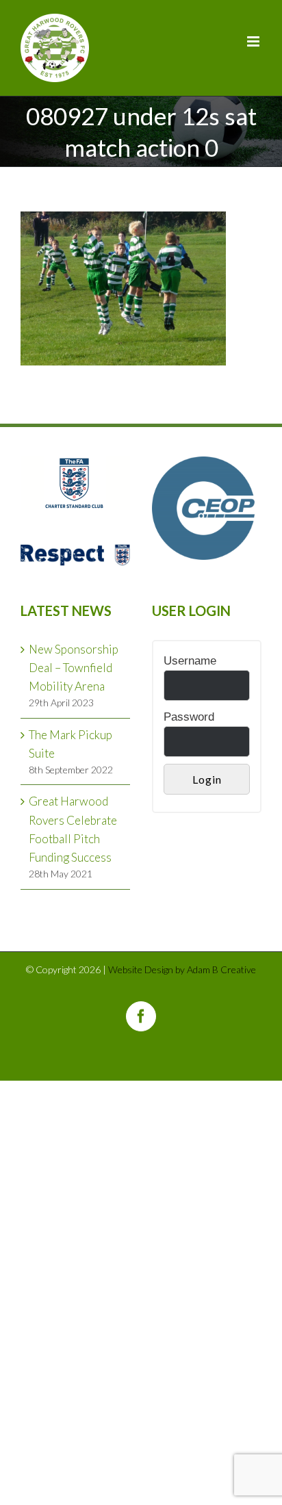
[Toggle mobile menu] (254, 41)
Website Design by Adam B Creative (182, 969)
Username (190, 660)
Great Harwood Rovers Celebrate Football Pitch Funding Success (73, 829)
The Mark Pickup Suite (70, 744)
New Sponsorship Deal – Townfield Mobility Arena (73, 667)
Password (189, 716)
